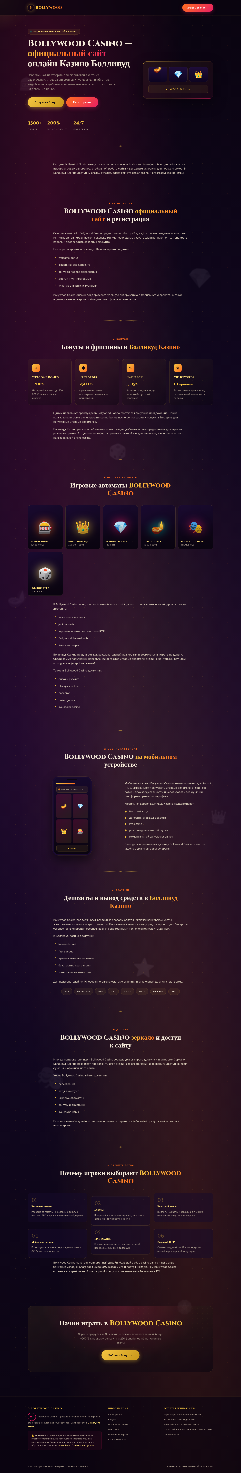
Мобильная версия (118, 1434)
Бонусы (112, 1419)
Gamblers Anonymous (83, 1445)
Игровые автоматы (118, 1424)
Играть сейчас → (198, 7)
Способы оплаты (117, 1439)
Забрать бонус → (120, 1355)
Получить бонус (46, 102)
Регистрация (82, 102)
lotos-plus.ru (64, 1445)
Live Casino (114, 1429)
